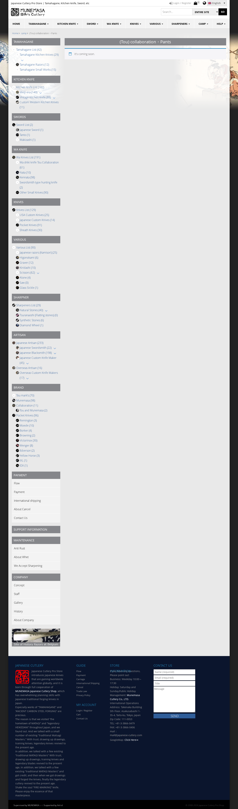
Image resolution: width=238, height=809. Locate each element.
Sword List (24, 125)
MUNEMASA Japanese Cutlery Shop (35, 691)
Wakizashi (27, 140)
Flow (17, 483)
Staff (17, 594)
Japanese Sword (31, 130)
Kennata (27, 177)
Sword (92, 23)
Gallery (18, 603)
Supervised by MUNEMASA (26, 805)
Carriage (80, 679)
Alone (25, 277)
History (18, 611)
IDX (24, 465)
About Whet (21, 557)
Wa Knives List (28, 157)
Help (220, 23)
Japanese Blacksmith (36, 353)
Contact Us (20, 518)
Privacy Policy (83, 695)
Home (15, 33)
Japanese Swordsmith (36, 348)
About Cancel (22, 509)
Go (223, 11)
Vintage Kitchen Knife (35, 97)
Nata (25, 172)
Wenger (26, 445)
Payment (19, 492)
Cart (78, 714)
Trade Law (81, 691)
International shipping (27, 501)
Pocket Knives (31, 225)
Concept (19, 585)
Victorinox (28, 440)
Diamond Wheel (31, 325)
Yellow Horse (30, 455)
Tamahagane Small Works (38, 70)
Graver (26, 263)
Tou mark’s (25, 395)
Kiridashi (28, 268)
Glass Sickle (29, 288)
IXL (23, 460)
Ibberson (27, 450)
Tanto (25, 135)
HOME (16, 23)
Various (155, 23)
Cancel (79, 687)
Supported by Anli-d (53, 805)
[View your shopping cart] (195, 3)
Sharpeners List (28, 305)
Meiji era (28, 92)
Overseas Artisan (29, 368)
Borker (26, 430)
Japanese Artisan (29, 343)
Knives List (26, 210)
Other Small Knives (34, 192)
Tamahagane (38, 23)
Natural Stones (31, 310)
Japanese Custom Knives (37, 220)
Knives (134, 23)
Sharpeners (180, 23)
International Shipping (87, 683)
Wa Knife (113, 23)
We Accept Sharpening (28, 566)
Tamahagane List (28, 50)
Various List (25, 247)
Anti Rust (19, 548)
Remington (28, 420)
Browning (27, 435)
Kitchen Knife (66, 23)
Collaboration (27, 405)
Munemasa (25, 400)
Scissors (27, 272)
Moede (27, 425)
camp (202, 23)
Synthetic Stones (32, 320)
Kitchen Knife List (30, 87)
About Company (24, 620)
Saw (24, 283)
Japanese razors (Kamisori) (38, 252)
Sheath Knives (31, 230)
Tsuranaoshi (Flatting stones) (39, 315)
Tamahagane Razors (34, 64)
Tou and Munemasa (33, 410)
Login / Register (84, 710)
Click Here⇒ (131, 739)
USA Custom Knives (34, 215)
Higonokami (29, 257)
